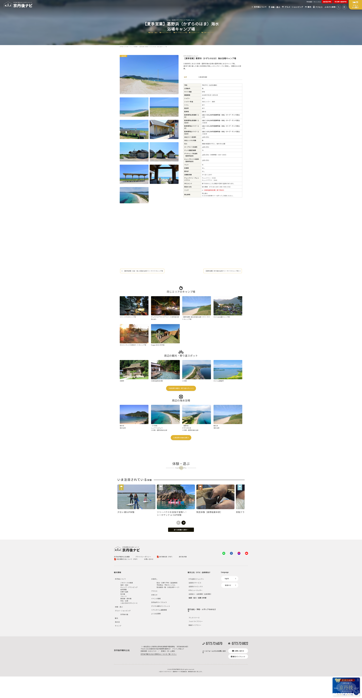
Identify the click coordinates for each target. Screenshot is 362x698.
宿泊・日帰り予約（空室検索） (168, 583)
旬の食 (122, 594)
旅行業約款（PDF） (166, 557)
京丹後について (120, 579)
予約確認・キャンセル (313, 2)
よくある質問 (156, 613)
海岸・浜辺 (124, 585)
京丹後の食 (124, 614)
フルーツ (123, 596)
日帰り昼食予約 (341, 2)
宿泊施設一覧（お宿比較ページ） (168, 587)
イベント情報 (156, 598)
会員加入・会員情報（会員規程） (200, 594)
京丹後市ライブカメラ (159, 602)
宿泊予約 (328, 2)
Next (183, 523)
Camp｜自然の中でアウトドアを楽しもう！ (181, 20)
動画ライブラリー (195, 625)
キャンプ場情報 (133, 46)
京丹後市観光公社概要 (122, 556)
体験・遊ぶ (119, 607)
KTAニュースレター (195, 590)
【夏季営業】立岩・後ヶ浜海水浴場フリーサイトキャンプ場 (143, 271)
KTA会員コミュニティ (196, 579)
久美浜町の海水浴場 (180, 437)
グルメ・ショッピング (123, 610)
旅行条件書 (183, 556)
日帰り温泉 (124, 592)
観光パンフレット (239, 656)
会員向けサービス (195, 583)
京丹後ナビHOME (124, 46)
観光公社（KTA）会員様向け (199, 572)
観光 (116, 618)
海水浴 (117, 622)
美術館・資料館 (125, 598)
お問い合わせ (148, 559)
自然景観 (123, 589)
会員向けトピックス (196, 586)
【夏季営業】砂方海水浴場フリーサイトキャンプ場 (222, 271)
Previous (178, 523)
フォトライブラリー (196, 621)
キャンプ (118, 626)
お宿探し (154, 579)
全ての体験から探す (180, 530)
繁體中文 (228, 585)
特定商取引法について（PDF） (127, 559)
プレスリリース (194, 617)
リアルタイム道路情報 (159, 610)
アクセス (154, 591)
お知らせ (154, 595)
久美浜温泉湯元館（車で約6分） (214, 190)
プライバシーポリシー (143, 556)
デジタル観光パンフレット (160, 606)
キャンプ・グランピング (129, 587)
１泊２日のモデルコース (129, 603)
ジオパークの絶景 (126, 583)
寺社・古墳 (124, 601)
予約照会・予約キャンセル (166, 585)
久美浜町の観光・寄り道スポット (180, 388)
